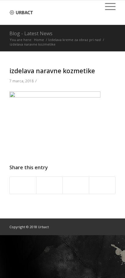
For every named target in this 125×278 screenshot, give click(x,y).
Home (39, 39)
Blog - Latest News (30, 33)
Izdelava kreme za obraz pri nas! (74, 39)
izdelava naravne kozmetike (52, 71)
